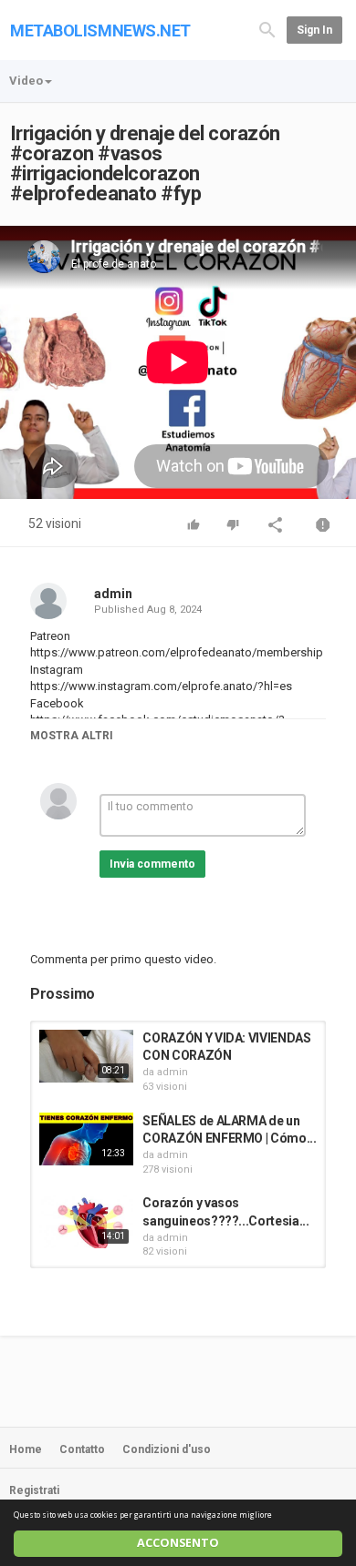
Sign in (314, 30)
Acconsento (178, 1543)
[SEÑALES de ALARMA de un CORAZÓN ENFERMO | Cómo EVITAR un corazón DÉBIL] (86, 1139)
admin (113, 593)
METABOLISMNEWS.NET (100, 30)
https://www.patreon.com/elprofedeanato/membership (176, 652)
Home (25, 1449)
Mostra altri (71, 735)
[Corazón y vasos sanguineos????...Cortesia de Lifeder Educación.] (86, 1221)
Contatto (82, 1449)
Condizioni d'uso (166, 1449)
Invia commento (152, 864)
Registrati (34, 1490)
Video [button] (26, 80)
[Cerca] (267, 29)
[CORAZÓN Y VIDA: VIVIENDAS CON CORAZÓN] (86, 1056)
